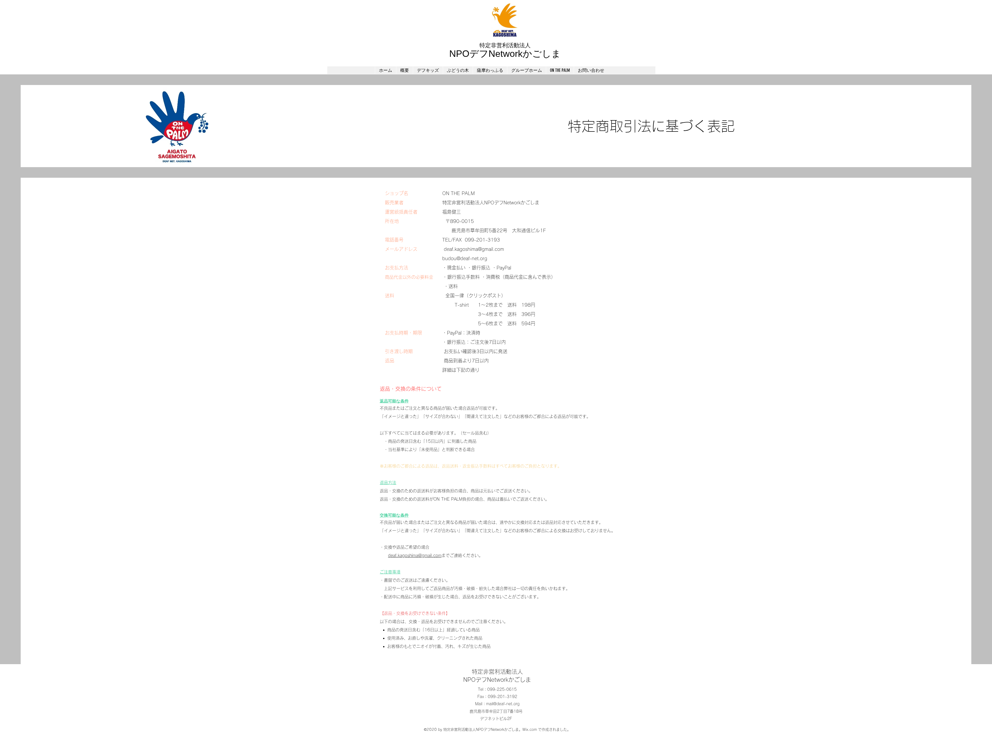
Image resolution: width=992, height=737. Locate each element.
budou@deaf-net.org (464, 258)
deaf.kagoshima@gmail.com (474, 249)
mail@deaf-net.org (503, 704)
